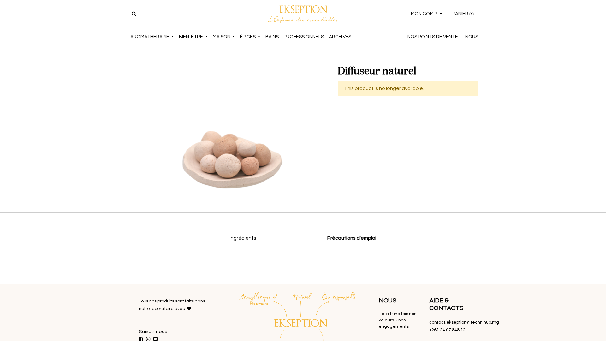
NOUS (471, 36)
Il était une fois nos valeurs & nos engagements (397, 320)
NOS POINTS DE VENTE (432, 36)
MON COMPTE (427, 13)
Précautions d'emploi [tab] (351, 238)
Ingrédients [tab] (243, 238)
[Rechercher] (134, 14)
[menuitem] (272, 37)
